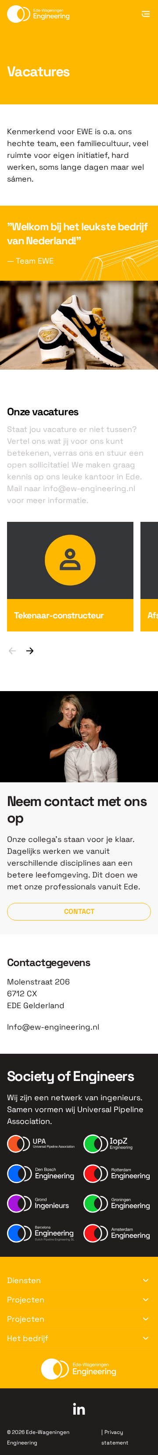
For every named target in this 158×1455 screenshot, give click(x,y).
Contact (79, 911)
